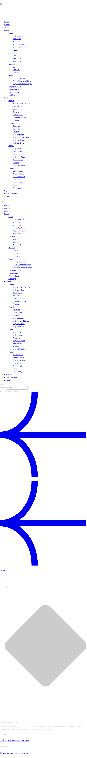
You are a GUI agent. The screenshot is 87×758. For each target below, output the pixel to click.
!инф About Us (18, 36)
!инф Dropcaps (18, 134)
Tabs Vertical (18, 179)
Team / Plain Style (20, 78)
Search (3, 387)
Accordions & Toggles (21, 103)
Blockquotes (17, 109)
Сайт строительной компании (14, 740)
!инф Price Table (14, 87)
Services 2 (17, 58)
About (10, 33)
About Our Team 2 (20, 47)
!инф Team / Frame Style (22, 84)
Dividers (16, 132)
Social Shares (18, 171)
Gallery (7, 196)
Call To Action (18, 115)
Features (7, 98)
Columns (16, 120)
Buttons (16, 112)
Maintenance (13, 89)
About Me (16, 50)
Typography (17, 188)
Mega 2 (11, 123)
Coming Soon (13, 92)
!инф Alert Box (18, 106)
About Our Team (19, 44)
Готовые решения (10, 194)
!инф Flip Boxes (19, 140)
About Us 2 (17, 39)
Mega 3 (11, 146)
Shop (6, 27)
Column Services (19, 117)
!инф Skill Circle (19, 165)
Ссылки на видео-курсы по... (14, 753)
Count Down (17, 129)
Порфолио (8, 191)
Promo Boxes (18, 160)
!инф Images (17, 151)
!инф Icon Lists (18, 143)
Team (10, 75)
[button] (43, 201)
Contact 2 (16, 70)
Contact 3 (16, 72)
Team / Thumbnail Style (22, 81)
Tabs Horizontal (19, 177)
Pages (6, 30)
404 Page (12, 95)
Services (11, 53)
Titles (15, 185)
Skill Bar (16, 163)
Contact (11, 64)
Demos (7, 25)
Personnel (16, 154)
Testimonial (17, 182)
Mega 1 (11, 101)
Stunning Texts (18, 174)
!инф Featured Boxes (21, 137)
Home (6, 22)
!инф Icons (17, 149)
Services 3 (17, 61)
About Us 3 (17, 41)
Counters (16, 126)
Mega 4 (11, 168)
